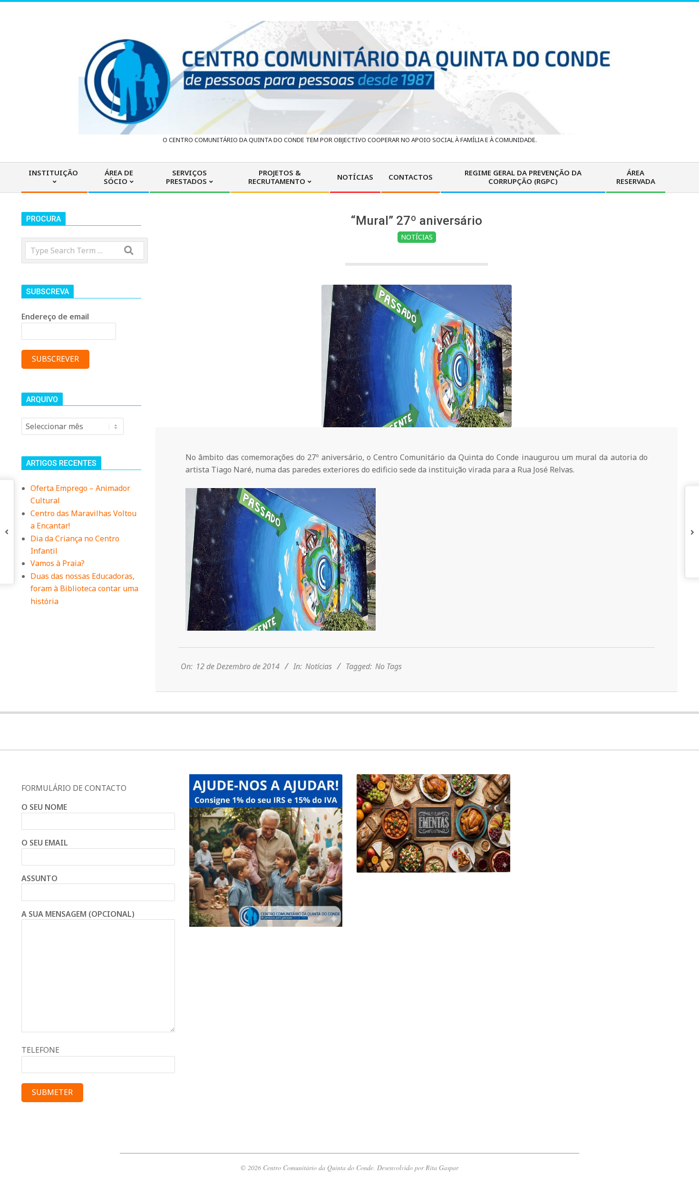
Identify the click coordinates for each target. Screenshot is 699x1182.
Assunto (39, 878)
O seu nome (44, 807)
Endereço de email (55, 316)
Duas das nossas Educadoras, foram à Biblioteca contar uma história (84, 588)
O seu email (44, 842)
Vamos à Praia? (57, 563)
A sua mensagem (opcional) (78, 914)
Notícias (417, 236)
